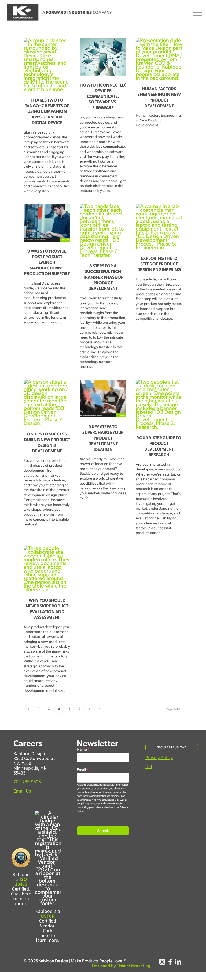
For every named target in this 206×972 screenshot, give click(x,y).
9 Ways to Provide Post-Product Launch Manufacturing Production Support (47, 262)
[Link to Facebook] (170, 964)
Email (83, 770)
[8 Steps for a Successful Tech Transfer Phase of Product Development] (103, 230)
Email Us (22, 791)
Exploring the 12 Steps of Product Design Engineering (159, 263)
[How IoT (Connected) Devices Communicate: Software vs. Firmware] (103, 57)
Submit (103, 831)
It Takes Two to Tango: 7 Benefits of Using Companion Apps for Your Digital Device (47, 111)
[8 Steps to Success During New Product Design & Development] (47, 402)
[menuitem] (194, 12)
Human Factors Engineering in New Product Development (159, 97)
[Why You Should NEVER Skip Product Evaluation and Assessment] (47, 568)
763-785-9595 (27, 782)
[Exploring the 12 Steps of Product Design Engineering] (159, 226)
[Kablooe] (60, 12)
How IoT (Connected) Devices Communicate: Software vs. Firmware (103, 96)
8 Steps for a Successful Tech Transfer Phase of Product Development (103, 277)
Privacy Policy (159, 758)
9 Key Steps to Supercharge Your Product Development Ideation (103, 438)
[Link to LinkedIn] (178, 964)
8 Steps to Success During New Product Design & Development (47, 442)
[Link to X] (162, 964)
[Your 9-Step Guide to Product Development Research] (159, 404)
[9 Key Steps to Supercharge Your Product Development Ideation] (103, 398)
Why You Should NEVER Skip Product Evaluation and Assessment (47, 608)
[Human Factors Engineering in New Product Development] (159, 59)
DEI (148, 766)
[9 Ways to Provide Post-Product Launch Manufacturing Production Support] (47, 223)
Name (83, 749)
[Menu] (194, 12)
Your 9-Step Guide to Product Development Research (159, 446)
